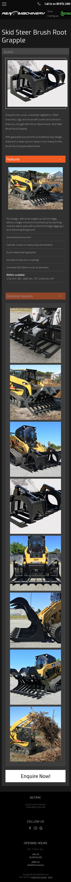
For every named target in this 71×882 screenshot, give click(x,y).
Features (13, 159)
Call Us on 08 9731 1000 (57, 4)
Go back (8, 51)
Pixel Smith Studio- (39, 877)
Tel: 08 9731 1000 (35, 857)
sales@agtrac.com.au (35, 864)
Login (50, 877)
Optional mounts (19, 296)
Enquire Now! (35, 776)
